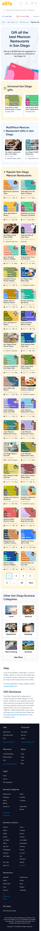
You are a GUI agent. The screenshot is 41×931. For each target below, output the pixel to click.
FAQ (4, 738)
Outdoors (22, 800)
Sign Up (23, 735)
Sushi (4, 887)
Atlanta (5, 827)
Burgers (22, 887)
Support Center (11, 677)
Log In (23, 738)
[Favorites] (20, 3)
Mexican (5, 890)
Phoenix (22, 850)
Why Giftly (24, 732)
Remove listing (7, 757)
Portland (5, 853)
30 (22, 583)
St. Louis (22, 853)
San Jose (6, 862)
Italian (5, 880)
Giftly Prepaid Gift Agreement (16, 715)
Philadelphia (6, 850)
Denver (22, 833)
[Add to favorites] (21, 95)
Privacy (5, 779)
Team (22, 754)
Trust (22, 760)
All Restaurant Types (6, 896)
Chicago (22, 830)
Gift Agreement (7, 782)
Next (31, 583)
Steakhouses (23, 877)
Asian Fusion (6, 883)
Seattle (22, 862)
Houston (22, 837)
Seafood (28, 616)
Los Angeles (23, 840)
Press (22, 757)
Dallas (5, 833)
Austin (21, 827)
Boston (5, 830)
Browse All (23, 865)
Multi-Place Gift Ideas (9, 911)
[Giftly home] (6, 3)
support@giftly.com (10, 686)
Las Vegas (6, 840)
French (22, 880)
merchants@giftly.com (10, 764)
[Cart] (26, 3)
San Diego (6, 856)
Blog (22, 763)
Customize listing (8, 754)
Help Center (6, 732)
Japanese (23, 890)
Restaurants (11, 634)
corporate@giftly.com (27, 742)
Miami (5, 843)
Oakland (22, 846)
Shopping (28, 634)
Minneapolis (23, 843)
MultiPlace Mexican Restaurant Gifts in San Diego (20, 131)
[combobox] (19, 10)
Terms (4, 776)
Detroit (5, 837)
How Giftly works (8, 735)
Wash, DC (6, 865)
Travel (11, 616)
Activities (22, 797)
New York (6, 846)
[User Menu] (34, 3)
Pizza (21, 883)
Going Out (6, 806)
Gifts (3, 22)
